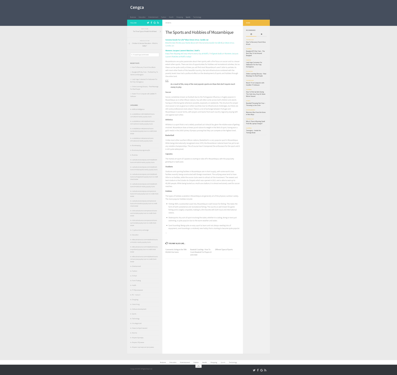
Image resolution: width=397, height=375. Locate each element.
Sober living (135, 304)
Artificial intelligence (138, 109)
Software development (139, 309)
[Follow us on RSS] (158, 22)
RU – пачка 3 (136, 295)
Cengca (137, 7)
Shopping (179, 17)
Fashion (163, 17)
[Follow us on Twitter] (148, 22)
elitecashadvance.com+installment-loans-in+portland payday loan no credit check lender (144, 249)
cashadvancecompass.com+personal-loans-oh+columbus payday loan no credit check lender (143, 203)
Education (142, 17)
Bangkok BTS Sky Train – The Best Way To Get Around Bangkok (255, 53)
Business (133, 17)
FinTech (134, 276)
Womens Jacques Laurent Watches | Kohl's (182, 50)
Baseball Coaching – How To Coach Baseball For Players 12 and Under (201, 252)
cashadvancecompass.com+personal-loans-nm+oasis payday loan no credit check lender (144, 193)
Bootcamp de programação (141, 150)
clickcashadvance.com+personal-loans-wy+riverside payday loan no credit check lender (143, 222)
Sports (188, 17)
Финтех (134, 333)
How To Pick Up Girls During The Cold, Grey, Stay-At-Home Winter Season (255, 94)
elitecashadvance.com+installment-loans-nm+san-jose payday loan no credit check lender (144, 259)
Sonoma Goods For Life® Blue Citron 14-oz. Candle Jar (186, 40)
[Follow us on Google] (154, 22)
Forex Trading (136, 281)
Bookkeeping (136, 145)
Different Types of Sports (224, 249)
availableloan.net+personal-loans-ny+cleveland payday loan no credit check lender (143, 131)
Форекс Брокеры (137, 338)
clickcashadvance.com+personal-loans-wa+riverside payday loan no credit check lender (143, 213)
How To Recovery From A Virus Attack (143, 67)
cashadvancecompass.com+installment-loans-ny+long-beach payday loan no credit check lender (144, 176)
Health (171, 17)
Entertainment (153, 17)
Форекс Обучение (138, 342)
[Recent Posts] (251, 34)
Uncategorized (136, 323)
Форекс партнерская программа (143, 347)
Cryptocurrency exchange (140, 230)
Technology (197, 17)
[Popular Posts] (261, 34)
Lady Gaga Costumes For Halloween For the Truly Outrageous (254, 64)
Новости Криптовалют (140, 328)
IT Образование (137, 290)
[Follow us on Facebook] (151, 22)
